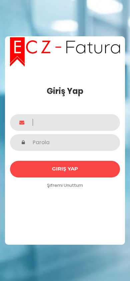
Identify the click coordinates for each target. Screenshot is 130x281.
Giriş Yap (65, 168)
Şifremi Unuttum (65, 185)
